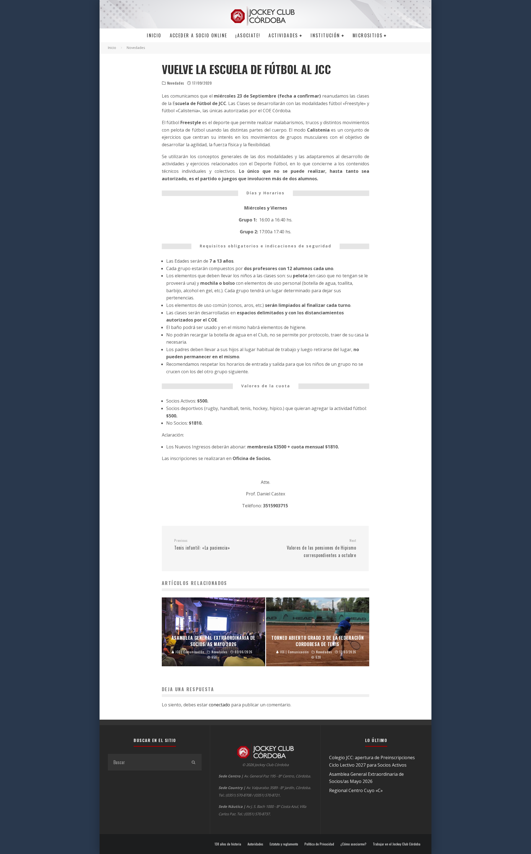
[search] (193, 762)
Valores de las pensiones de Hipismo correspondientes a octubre (321, 548)
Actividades (283, 35)
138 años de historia (228, 844)
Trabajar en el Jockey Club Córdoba (396, 844)
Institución (325, 35)
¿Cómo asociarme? (353, 844)
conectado (219, 705)
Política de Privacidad (319, 844)
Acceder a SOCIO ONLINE (198, 35)
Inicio (154, 35)
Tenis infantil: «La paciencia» (202, 544)
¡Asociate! (247, 35)
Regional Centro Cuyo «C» (356, 790)
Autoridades (255, 844)
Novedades (175, 82)
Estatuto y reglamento (284, 844)
